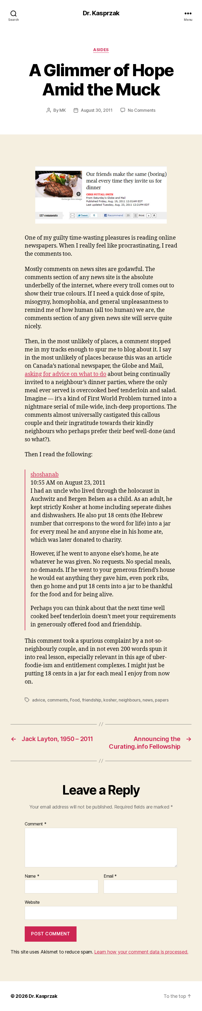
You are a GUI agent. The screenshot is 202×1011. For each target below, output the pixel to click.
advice (38, 700)
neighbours (129, 700)
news (148, 700)
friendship (91, 700)
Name (32, 876)
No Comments (141, 110)
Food (75, 700)
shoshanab (45, 474)
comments (57, 700)
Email (110, 876)
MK (62, 110)
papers (161, 700)
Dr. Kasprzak (101, 13)
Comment (36, 824)
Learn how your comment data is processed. (141, 952)
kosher (109, 700)
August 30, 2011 (97, 110)
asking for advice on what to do (65, 374)
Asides (101, 49)
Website (32, 902)
